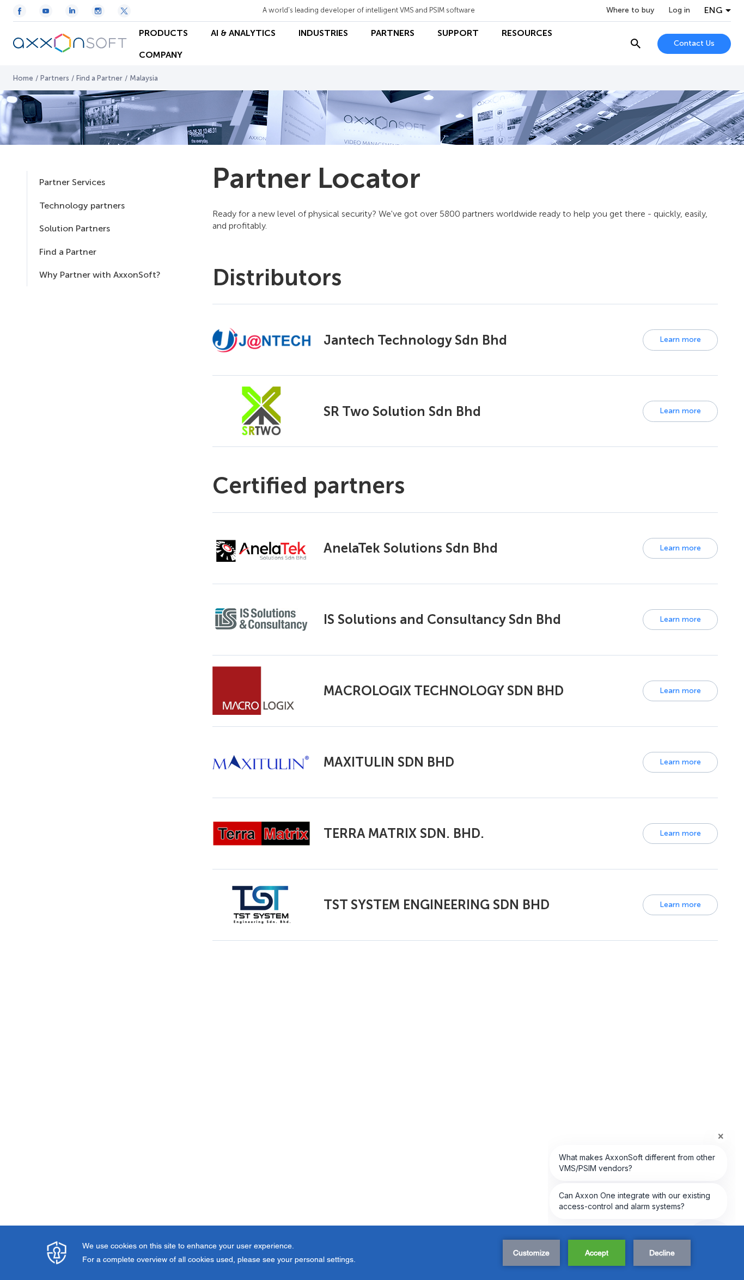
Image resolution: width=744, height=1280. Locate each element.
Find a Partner (99, 78)
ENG (713, 10)
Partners (54, 78)
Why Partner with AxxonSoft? (99, 275)
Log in (679, 10)
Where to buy (630, 10)
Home (23, 78)
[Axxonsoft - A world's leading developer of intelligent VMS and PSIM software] (70, 43)
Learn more (680, 339)
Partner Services (72, 182)
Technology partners (82, 205)
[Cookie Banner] (372, 1253)
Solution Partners (74, 228)
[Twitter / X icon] (124, 10)
